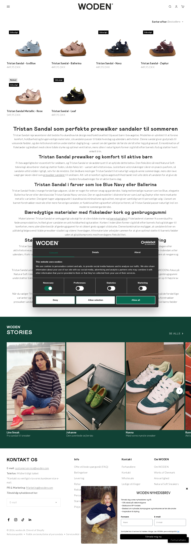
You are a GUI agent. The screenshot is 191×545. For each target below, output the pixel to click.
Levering (79, 478)
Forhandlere (129, 466)
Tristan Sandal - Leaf (63, 111)
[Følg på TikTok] (23, 520)
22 (67, 58)
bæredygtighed (118, 218)
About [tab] (137, 252)
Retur (77, 483)
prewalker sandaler (54, 174)
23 (71, 58)
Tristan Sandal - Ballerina (66, 63)
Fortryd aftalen (178, 540)
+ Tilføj (88, 58)
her (178, 531)
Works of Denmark (164, 472)
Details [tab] (95, 252)
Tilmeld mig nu (153, 536)
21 (63, 58)
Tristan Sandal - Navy (109, 63)
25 (79, 58)
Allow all (136, 300)
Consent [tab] (53, 252)
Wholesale (128, 478)
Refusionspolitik (15, 534)
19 (55, 58)
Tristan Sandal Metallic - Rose (25, 111)
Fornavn (125, 517)
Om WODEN (161, 466)
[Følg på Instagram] (16, 520)
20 (59, 58)
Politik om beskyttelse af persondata (44, 534)
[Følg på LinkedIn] (30, 520)
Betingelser (81, 472)
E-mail (157, 517)
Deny (55, 300)
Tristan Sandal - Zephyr (155, 63)
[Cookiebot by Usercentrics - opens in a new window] (143, 243)
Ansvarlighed (161, 478)
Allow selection (95, 300)
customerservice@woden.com (32, 468)
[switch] (80, 288)
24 (75, 58)
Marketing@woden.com (39, 487)
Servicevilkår (72, 534)
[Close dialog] (186, 488)
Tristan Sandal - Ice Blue (21, 63)
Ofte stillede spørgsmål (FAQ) (91, 466)
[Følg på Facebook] (8, 520)
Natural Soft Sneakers (166, 483)
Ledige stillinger (131, 483)
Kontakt (126, 472)
